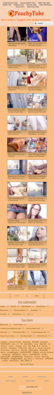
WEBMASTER (27, 392)
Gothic (4, 307)
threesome (5, 350)
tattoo (25, 354)
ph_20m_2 (26, 360)
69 (21, 344)
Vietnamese (18, 314)
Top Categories (27, 301)
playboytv (13, 348)
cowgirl (5, 361)
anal (25, 346)
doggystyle (16, 358)
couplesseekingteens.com (12, 328)
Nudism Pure (19, 5)
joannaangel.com (35, 328)
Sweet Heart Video (9, 336)
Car (30, 314)
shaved (49, 358)
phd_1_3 (15, 344)
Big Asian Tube (33, 7)
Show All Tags (27, 364)
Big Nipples (28, 306)
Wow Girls (5, 325)
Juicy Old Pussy (45, 5)
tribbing (18, 346)
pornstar (4, 348)
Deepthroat (42, 306)
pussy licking (46, 352)
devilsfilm (44, 342)
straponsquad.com (40, 332)
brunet (44, 346)
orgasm (4, 342)
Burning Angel (27, 336)
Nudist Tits (7, 5)
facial (3, 352)
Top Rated (41, 377)
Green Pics (20, 7)
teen (36, 344)
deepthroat (17, 356)
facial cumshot (44, 348)
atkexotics (14, 360)
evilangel (6, 354)
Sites (46, 381)
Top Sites (27, 319)
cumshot (28, 344)
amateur (16, 354)
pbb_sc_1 (32, 348)
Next (37, 296)
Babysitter (6, 310)
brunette (44, 350)
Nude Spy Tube (44, 3)
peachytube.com (32, 386)
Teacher (5, 314)
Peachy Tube (32, 5)
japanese (26, 342)
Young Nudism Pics (28, 3)
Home (10, 377)
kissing (45, 356)
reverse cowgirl (15, 342)
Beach (15, 306)
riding (36, 352)
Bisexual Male (21, 310)
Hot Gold (5, 332)
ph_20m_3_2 (34, 346)
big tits (43, 344)
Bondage (36, 310)
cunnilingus (12, 352)
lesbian (44, 354)
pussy (24, 350)
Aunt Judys (20, 325)
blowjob (5, 358)
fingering (28, 356)
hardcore (5, 344)
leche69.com (44, 336)
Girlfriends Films (21, 332)
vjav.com (33, 350)
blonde (35, 342)
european (35, 354)
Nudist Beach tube (10, 3)
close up (23, 348)
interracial (39, 359)
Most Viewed (10, 381)
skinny (37, 356)
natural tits (25, 352)
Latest (25, 377)
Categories (30, 381)
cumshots (5, 356)
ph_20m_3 (29, 358)
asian (11, 346)
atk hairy (15, 350)
